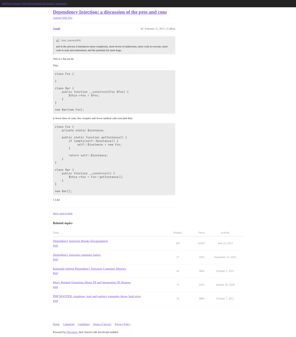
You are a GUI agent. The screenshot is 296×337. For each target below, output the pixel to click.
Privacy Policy (123, 324)
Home (56, 324)
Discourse (72, 332)
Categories (69, 324)
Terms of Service (102, 324)
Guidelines (84, 324)
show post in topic (63, 213)
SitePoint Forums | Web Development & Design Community (34, 3)
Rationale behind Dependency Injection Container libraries (89, 268)
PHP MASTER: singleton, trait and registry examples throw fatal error (97, 296)
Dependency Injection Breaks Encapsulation (80, 241)
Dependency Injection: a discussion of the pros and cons (110, 12)
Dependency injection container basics (77, 255)
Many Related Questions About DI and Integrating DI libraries (92, 282)
